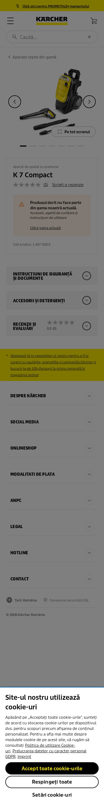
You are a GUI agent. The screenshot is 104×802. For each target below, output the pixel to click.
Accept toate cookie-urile (52, 768)
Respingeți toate (52, 782)
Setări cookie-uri (52, 795)
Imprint (24, 756)
